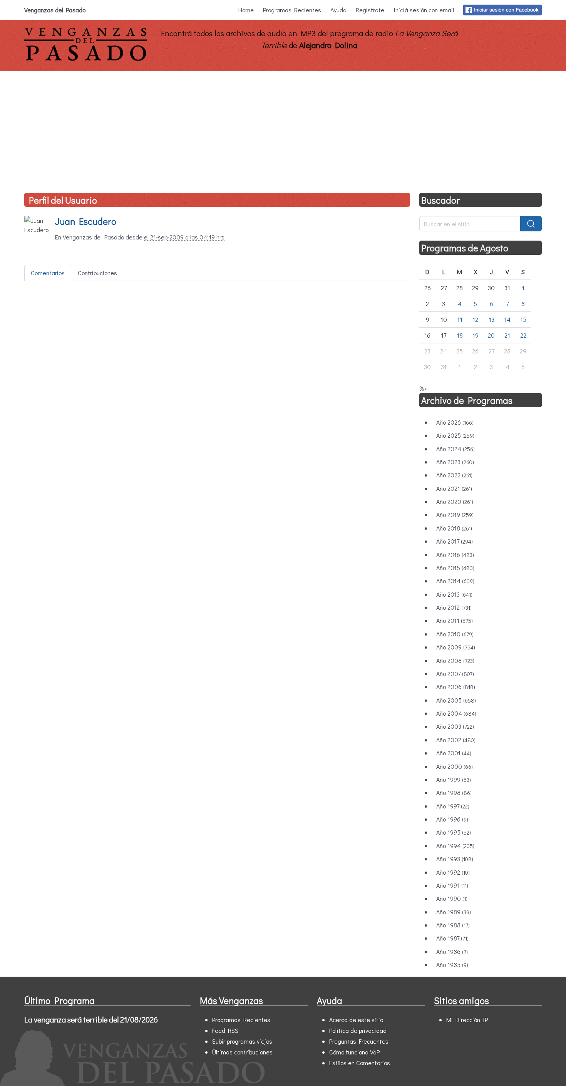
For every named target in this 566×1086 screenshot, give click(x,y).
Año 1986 (452, 951)
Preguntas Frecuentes (358, 1041)
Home (246, 10)
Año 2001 (453, 753)
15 (523, 319)
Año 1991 (452, 885)
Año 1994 (455, 846)
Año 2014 (455, 581)
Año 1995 (453, 832)
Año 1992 (453, 872)
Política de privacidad (358, 1030)
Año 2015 (455, 568)
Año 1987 (452, 938)
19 (475, 335)
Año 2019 (455, 514)
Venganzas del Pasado (54, 10)
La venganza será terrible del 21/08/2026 (91, 1019)
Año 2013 (454, 594)
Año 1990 (451, 898)
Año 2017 (454, 541)
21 (507, 335)
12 (475, 319)
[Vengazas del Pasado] (85, 59)
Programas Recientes (292, 10)
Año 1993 (454, 859)
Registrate (370, 10)
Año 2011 (454, 620)
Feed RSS (225, 1030)
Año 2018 (454, 528)
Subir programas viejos (242, 1041)
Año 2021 (454, 488)
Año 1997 (452, 806)
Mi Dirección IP (467, 1020)
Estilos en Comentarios (359, 1063)
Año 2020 (454, 501)
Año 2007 (455, 673)
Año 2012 (454, 607)
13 (491, 319)
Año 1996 (452, 819)
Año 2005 (456, 700)
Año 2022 (454, 475)
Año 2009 (455, 647)
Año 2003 (455, 726)
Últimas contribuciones (242, 1052)
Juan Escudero (85, 221)
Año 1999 (453, 779)
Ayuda (338, 10)
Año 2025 (455, 435)
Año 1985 (452, 964)
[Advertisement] (283, 129)
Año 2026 (455, 422)
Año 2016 (455, 555)
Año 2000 (454, 766)
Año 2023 (455, 462)
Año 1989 (453, 912)
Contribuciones (97, 273)
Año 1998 (454, 792)
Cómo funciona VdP (354, 1052)
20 (491, 335)
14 (507, 319)
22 (523, 335)
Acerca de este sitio (356, 1020)
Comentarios (48, 273)
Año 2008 (455, 660)
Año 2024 (455, 449)
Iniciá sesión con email (424, 10)
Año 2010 (455, 634)
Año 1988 (453, 925)
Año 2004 (456, 713)
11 (459, 319)
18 (460, 335)
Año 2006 (455, 687)
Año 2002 (456, 740)
